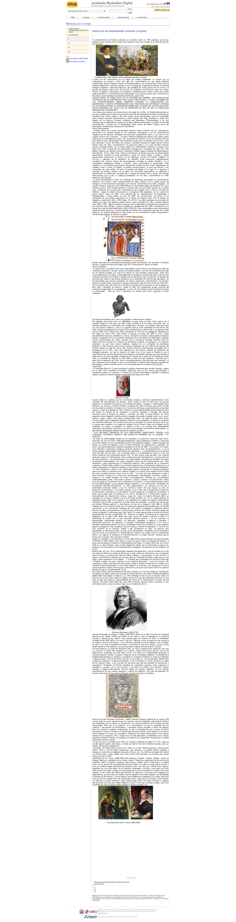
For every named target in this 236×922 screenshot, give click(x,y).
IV (69, 51)
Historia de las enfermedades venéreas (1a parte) (78, 30)
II (69, 43)
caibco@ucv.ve (103, 913)
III (69, 47)
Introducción (73, 35)
